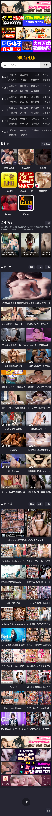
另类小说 (24, 124)
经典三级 (24, 101)
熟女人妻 (13, 90)
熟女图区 (35, 113)
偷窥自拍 (13, 108)
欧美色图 (35, 108)
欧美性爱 (46, 97)
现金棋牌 (35, 79)
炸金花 (24, 79)
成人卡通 (35, 97)
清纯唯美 (24, 113)
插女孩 (13, 130)
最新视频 (6, 267)
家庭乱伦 (24, 119)
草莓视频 (35, 130)
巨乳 (40, 267)
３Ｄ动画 (46, 86)
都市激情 (13, 119)
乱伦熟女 (35, 101)
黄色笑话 (35, 124)
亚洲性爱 (13, 97)
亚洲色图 (24, 108)
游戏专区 (46, 75)
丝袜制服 (24, 90)
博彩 (3, 76)
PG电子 (13, 75)
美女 (32, 267)
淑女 (40, 504)
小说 (3, 121)
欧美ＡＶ (35, 86)
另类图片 (46, 113)
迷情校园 (13, 124)
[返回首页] (48, 810)
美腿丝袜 (13, 113)
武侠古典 (46, 119)
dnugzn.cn (26, 57)
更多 (48, 267)
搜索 (46, 64)
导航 (3, 132)
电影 (3, 99)
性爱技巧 (46, 124)
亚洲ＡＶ (13, 86)
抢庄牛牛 (46, 79)
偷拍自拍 (24, 97)
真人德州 (24, 75)
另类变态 (46, 101)
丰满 (32, 504)
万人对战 (35, 75)
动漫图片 (46, 108)
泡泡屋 (24, 135)
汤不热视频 (46, 130)
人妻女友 (35, 119)
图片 (3, 110)
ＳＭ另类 (46, 90)
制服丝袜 (13, 101)
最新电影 (6, 504)
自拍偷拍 (24, 86)
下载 (48, 222)
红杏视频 (13, 135)
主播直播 (35, 90)
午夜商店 (24, 130)
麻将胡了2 (12, 79)
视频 (3, 88)
